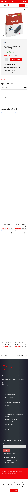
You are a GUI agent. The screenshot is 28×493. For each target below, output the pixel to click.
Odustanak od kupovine (11, 412)
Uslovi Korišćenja (9, 429)
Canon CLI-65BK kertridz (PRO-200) (20, 343)
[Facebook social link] (8, 73)
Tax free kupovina (9, 421)
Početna (3, 10)
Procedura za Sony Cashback (12, 400)
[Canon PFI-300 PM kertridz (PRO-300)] (7, 167)
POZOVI (22, 5)
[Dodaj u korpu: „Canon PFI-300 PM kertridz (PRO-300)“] (11, 114)
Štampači (9, 10)
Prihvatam (14, 490)
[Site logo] (12, 5)
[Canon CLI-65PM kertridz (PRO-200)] (7, 286)
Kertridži (15, 10)
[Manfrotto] (8, 355)
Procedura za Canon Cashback (12, 402)
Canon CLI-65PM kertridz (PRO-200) (7, 343)
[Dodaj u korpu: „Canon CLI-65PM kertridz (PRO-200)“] (11, 232)
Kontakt (7, 405)
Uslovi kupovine (9, 392)
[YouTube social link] (12, 73)
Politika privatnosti (10, 394)
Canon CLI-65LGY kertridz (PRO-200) (20, 225)
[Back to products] (24, 10)
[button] (1, 355)
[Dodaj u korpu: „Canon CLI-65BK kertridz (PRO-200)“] (25, 232)
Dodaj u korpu (16, 59)
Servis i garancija (9, 397)
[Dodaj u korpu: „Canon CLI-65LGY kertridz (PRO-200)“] (25, 114)
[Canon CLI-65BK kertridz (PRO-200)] (20, 286)
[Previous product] (22, 10)
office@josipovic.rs (9, 385)
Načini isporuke (9, 427)
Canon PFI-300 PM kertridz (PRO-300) (7, 225)
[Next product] (26, 10)
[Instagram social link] (10, 73)
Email (4, 443)
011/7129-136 (8, 383)
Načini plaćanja (9, 424)
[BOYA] (20, 355)
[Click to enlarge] (4, 35)
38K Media (13, 473)
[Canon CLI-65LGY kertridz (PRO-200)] (20, 167)
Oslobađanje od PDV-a (11, 419)
